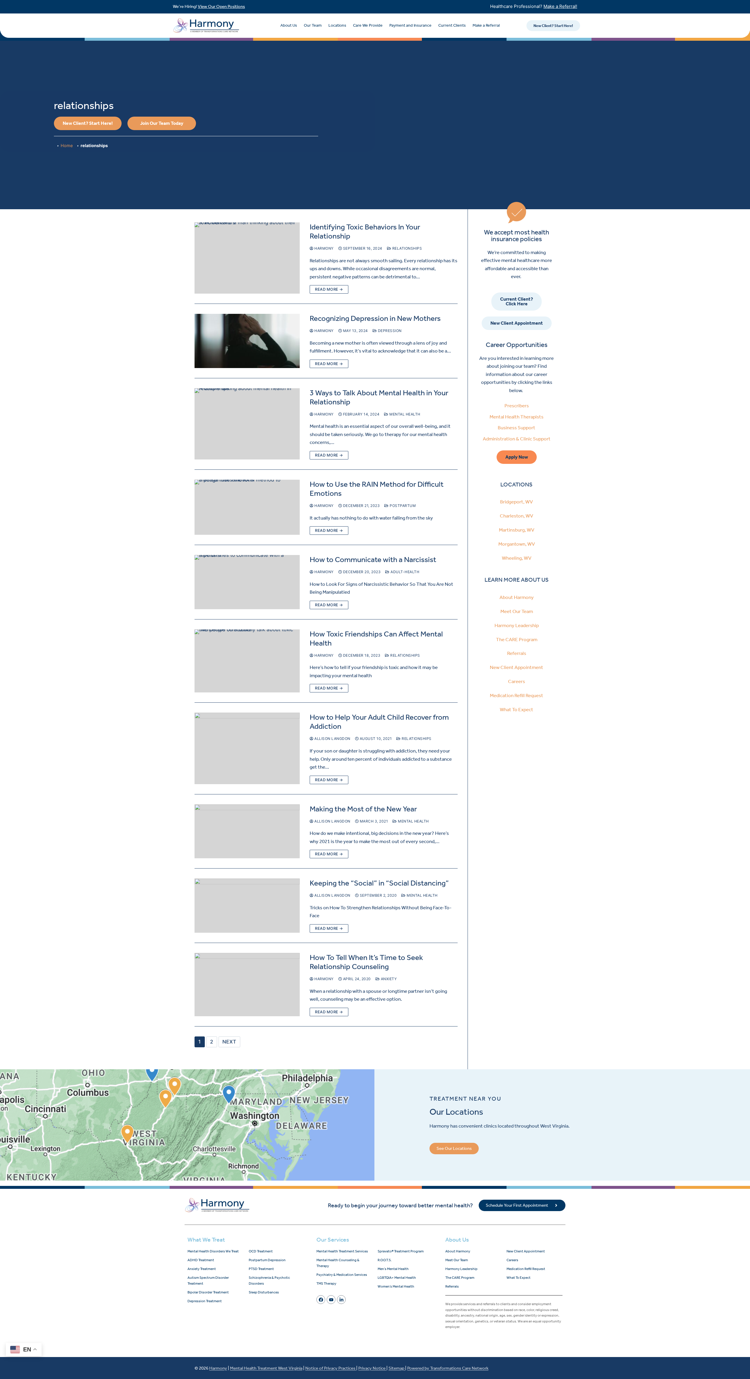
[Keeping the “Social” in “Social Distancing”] (247, 906)
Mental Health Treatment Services (342, 1251)
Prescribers (516, 405)
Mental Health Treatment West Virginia (266, 1368)
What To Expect (516, 709)
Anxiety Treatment (202, 1269)
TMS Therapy (326, 1283)
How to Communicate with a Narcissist (373, 559)
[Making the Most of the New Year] (247, 831)
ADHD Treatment (201, 1260)
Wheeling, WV (516, 558)
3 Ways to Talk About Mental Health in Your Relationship (379, 397)
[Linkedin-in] (341, 1299)
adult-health (404, 572)
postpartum (402, 505)
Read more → (329, 289)
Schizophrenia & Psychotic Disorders (269, 1281)
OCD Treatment (261, 1251)
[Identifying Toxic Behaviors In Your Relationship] (247, 258)
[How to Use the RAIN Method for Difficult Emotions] (247, 507)
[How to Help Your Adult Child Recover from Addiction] (247, 748)
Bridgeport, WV (516, 502)
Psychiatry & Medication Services (341, 1275)
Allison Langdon (331, 738)
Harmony (323, 248)
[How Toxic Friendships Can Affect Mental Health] (247, 661)
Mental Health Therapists (516, 417)
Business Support (516, 427)
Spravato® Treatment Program (401, 1251)
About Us (288, 25)
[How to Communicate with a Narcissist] (247, 582)
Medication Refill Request (516, 695)
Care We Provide (368, 25)
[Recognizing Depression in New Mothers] (247, 341)
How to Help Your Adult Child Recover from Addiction (379, 722)
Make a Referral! (560, 6)
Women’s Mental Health (396, 1286)
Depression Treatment (205, 1301)
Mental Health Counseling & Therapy (337, 1263)
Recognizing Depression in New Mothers (375, 318)
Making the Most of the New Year (363, 808)
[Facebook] (320, 1299)
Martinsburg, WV (516, 530)
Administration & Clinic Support (516, 439)
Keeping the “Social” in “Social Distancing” (379, 883)
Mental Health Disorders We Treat (213, 1251)
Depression (389, 330)
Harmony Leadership (517, 625)
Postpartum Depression (267, 1260)
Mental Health (404, 414)
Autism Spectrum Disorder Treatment (208, 1281)
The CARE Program (516, 639)
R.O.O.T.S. (385, 1260)
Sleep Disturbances (264, 1292)
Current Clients (452, 25)
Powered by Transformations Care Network (447, 1368)
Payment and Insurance (410, 25)
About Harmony (517, 597)
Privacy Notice (372, 1368)
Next (229, 1042)
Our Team (313, 25)
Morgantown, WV (516, 544)
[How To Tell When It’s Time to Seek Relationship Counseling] (247, 984)
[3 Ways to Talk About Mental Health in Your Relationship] (247, 423)
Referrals (516, 653)
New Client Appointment (516, 667)
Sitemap (396, 1368)
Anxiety (388, 979)
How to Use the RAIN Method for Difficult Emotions (377, 489)
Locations (337, 25)
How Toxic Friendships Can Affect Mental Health (376, 638)
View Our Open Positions (221, 6)
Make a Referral (486, 25)
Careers (516, 681)
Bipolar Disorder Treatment (208, 1292)
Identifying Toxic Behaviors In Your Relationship (365, 231)
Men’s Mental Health (393, 1269)
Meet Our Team (516, 611)
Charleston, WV (516, 516)
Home (67, 145)
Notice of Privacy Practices (330, 1368)
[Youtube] (331, 1299)
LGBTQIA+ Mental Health (397, 1278)
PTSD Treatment (261, 1269)
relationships (406, 248)
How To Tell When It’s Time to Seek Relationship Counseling (366, 962)
